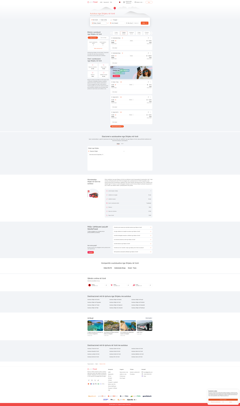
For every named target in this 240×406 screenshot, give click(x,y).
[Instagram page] (92, 380)
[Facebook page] (89, 380)
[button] (132, 227)
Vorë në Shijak (103, 37)
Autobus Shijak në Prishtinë (138, 302)
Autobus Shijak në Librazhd (116, 307)
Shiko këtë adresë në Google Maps (95, 154)
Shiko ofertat (116, 75)
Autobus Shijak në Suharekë (138, 305)
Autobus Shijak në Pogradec (94, 302)
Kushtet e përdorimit (135, 372)
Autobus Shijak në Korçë (137, 299)
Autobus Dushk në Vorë (115, 354)
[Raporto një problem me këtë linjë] (148, 38)
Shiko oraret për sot (98, 48)
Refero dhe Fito (111, 384)
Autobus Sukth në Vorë (115, 348)
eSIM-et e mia (123, 374)
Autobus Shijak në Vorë (115, 302)
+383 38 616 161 (148, 374)
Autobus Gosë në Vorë (115, 351)
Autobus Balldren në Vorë (138, 354)
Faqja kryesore (91, 363)
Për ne (109, 376)
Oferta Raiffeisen (112, 386)
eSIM (101, 2)
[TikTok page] (98, 380)
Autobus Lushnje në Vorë (93, 354)
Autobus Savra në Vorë (137, 356)
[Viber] (142, 376)
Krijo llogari (122, 378)
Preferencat (122, 376)
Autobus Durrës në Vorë (93, 356)
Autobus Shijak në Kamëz (116, 299)
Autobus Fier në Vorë (114, 356)
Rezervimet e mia (124, 372)
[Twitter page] (95, 380)
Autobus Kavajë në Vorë (93, 351)
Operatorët (106, 2)
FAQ (111, 2)
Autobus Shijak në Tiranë (93, 305)
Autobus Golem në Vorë (137, 348)
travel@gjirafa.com (148, 372)
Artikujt (110, 380)
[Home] (93, 2)
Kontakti (90, 252)
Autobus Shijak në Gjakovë (116, 305)
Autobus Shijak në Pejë (93, 307)
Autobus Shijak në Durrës (93, 299)
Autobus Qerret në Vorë (137, 351)
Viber (145, 376)
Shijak (118, 143)
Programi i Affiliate (112, 388)
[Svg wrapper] (92, 396)
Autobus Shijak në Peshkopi (138, 307)
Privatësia (132, 374)
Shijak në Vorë (93, 37)
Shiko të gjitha (149, 318)
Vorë (122, 143)
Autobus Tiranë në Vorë (93, 348)
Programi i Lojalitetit (113, 382)
